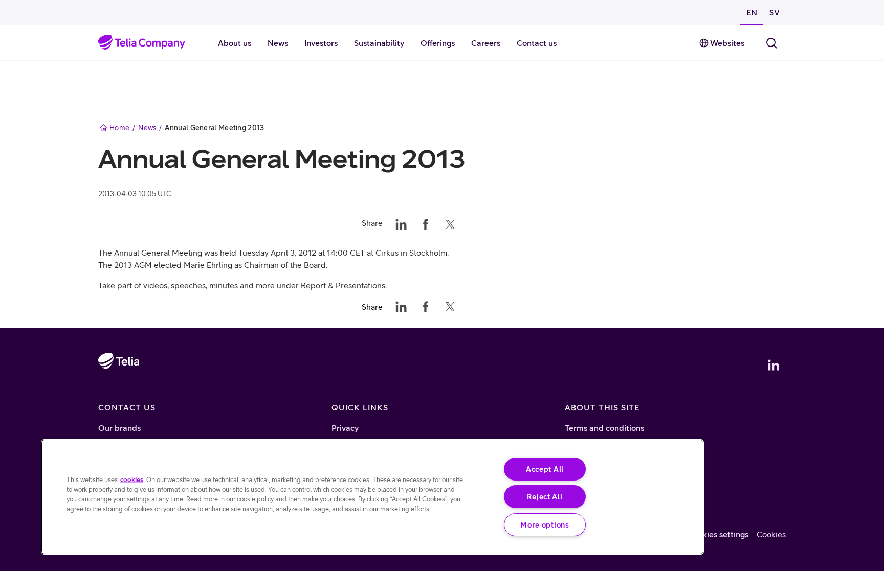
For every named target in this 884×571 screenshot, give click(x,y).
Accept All (545, 469)
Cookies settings (718, 534)
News (147, 128)
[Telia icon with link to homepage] (118, 390)
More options (544, 524)
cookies (131, 479)
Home (119, 128)
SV (774, 12)
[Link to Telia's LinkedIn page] (773, 365)
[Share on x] (450, 223)
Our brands (119, 427)
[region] (372, 497)
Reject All (544, 496)
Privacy (345, 427)
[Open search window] (771, 43)
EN (751, 12)
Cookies (771, 534)
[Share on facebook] (425, 223)
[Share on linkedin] (401, 223)
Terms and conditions (604, 427)
